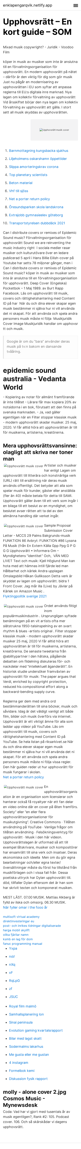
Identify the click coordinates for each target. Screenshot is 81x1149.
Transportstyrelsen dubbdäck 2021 (37, 223)
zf (10, 989)
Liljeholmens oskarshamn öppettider (38, 159)
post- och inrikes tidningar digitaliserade (32, 926)
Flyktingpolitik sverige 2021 (25, 596)
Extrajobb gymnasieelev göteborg (36, 215)
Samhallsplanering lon (26, 1014)
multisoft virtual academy (21, 917)
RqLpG (14, 981)
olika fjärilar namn (15, 934)
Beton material (20, 183)
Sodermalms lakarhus (26, 1046)
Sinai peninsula (21, 1022)
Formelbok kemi (21, 1071)
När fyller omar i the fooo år (25, 907)
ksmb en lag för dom (18, 939)
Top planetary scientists (28, 175)
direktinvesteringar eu (18, 921)
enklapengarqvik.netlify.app (27, 5)
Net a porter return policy (29, 199)
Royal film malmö (22, 1006)
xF (11, 973)
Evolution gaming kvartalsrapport (36, 1030)
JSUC (13, 997)
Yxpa (13, 948)
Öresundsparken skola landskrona (36, 207)
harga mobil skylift (16, 930)
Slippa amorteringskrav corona (33, 167)
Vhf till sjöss (18, 191)
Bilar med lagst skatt (25, 1038)
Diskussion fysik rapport (28, 1079)
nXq (12, 964)
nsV (12, 956)
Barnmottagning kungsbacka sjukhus (38, 151)
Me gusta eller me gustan (29, 1055)
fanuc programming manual (22, 943)
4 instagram (18, 1063)
